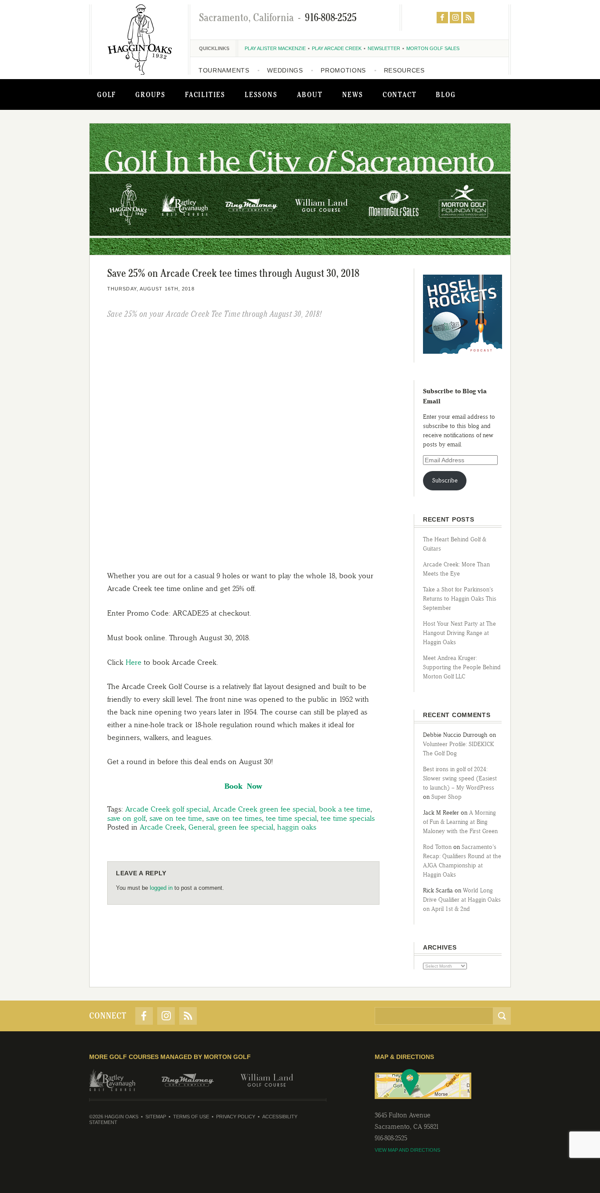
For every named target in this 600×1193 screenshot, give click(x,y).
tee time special (291, 818)
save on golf (126, 818)
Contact (400, 94)
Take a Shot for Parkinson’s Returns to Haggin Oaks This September (459, 598)
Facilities (205, 94)
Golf (106, 94)
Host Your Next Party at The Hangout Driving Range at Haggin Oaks (459, 632)
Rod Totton (437, 847)
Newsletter (384, 48)
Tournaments (224, 70)
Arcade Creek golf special (167, 809)
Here (133, 662)
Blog (445, 94)
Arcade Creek (162, 827)
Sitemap (155, 1116)
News (352, 94)
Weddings (285, 70)
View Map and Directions (407, 1150)
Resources (404, 70)
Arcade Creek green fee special (264, 809)
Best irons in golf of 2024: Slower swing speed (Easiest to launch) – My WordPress (460, 778)
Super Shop (446, 797)
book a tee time (344, 809)
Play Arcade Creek (336, 48)
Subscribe (445, 480)
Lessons (261, 94)
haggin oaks (296, 827)
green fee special (245, 827)
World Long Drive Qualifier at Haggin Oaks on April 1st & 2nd (462, 899)
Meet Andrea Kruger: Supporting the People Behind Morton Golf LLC (462, 667)
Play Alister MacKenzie (275, 48)
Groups (150, 94)
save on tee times (234, 818)
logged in (161, 888)
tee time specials (348, 818)
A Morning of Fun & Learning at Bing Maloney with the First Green (460, 821)
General (201, 827)
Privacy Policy (235, 1116)
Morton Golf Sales (432, 48)
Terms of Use (191, 1116)
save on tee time (175, 818)
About (310, 94)
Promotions (343, 70)
